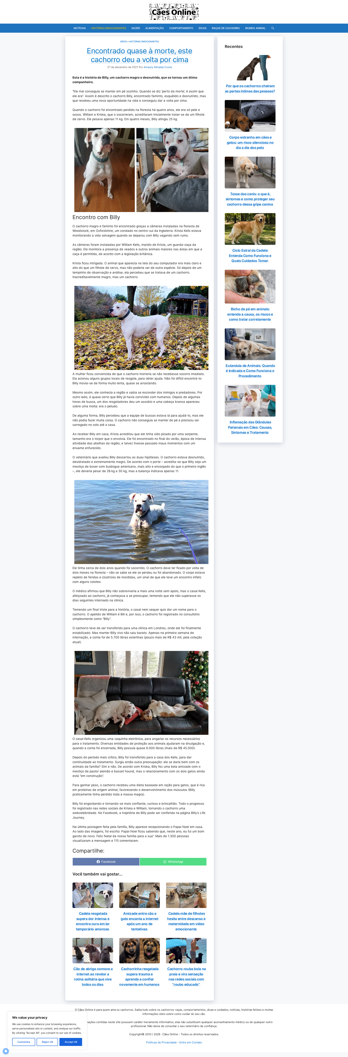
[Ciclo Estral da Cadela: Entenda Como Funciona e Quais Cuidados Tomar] (250, 242)
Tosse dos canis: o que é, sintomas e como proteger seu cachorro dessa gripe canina (250, 199)
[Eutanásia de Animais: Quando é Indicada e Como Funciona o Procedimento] (250, 357)
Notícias (80, 28)
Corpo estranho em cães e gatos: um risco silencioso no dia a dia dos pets (250, 142)
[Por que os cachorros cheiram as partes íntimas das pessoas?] (250, 78)
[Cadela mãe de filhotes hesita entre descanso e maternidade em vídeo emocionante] (186, 905)
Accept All (71, 1041)
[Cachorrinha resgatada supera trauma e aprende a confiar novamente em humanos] (139, 961)
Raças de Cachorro (226, 28)
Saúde (135, 28)
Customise (23, 1041)
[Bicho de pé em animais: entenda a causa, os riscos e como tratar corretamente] (250, 301)
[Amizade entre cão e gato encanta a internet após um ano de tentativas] (139, 905)
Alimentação (154, 28)
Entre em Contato (190, 1042)
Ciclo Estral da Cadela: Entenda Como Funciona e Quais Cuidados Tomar (250, 255)
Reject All (47, 1041)
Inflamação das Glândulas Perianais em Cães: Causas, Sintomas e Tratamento (250, 427)
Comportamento (181, 28)
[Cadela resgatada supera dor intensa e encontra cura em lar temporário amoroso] (92, 905)
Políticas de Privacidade (161, 1042)
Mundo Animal (255, 28)
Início (123, 41)
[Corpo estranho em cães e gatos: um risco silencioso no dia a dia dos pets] (250, 129)
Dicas (202, 28)
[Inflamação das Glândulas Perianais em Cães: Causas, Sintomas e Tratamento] (250, 414)
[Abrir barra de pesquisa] (272, 28)
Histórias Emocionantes (108, 28)
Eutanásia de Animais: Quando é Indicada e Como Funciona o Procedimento (250, 371)
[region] (47, 1031)
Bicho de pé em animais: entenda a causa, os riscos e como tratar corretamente (250, 314)
